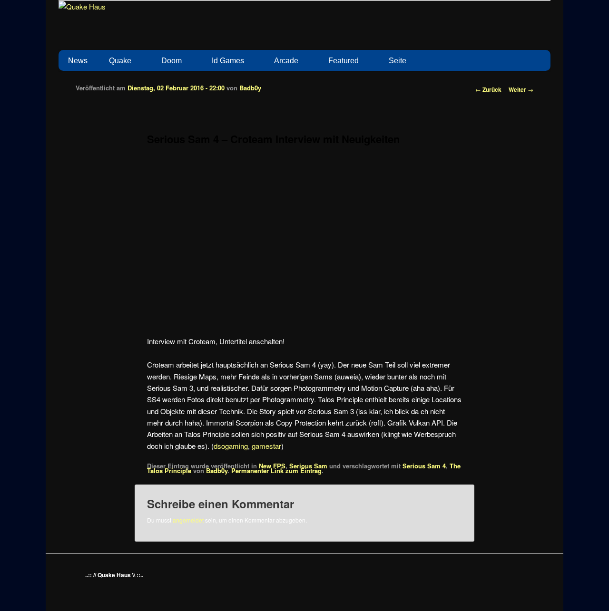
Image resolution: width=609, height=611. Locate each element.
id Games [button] (228, 61)
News (78, 61)
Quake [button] (120, 61)
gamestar (266, 446)
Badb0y (250, 87)
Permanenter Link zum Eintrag (276, 470)
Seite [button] (397, 61)
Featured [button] (343, 61)
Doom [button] (171, 61)
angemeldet (188, 520)
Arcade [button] (286, 61)
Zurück (488, 89)
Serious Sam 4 (424, 465)
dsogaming (231, 446)
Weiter (521, 89)
